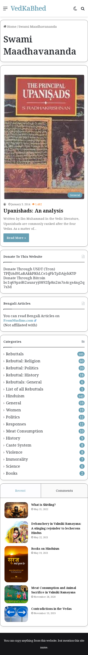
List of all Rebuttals (24, 389)
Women (13, 410)
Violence (14, 452)
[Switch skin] (75, 10)
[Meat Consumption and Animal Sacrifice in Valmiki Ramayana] (16, 594)
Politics (13, 417)
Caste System (18, 445)
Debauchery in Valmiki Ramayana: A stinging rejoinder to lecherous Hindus (56, 528)
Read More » (16, 238)
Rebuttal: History (22, 375)
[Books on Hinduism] (16, 564)
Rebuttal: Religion (23, 361)
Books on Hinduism (45, 549)
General (13, 403)
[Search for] (83, 10)
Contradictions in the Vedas (51, 609)
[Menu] (5, 10)
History (13, 438)
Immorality (17, 459)
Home (11, 26)
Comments (64, 490)
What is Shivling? (43, 505)
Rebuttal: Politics (22, 368)
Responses (16, 424)
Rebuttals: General (24, 382)
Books (12, 473)
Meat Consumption (24, 431)
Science (13, 466)
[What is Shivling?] (16, 510)
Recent (20, 490)
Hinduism (15, 396)
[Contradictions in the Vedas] (16, 614)
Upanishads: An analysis (33, 210)
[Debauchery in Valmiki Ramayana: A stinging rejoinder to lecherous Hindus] (16, 532)
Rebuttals (15, 354)
